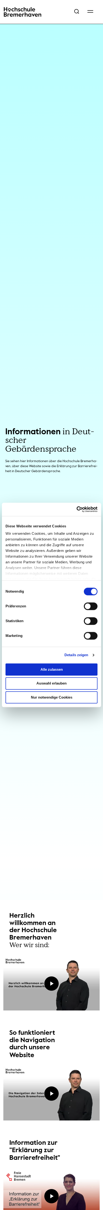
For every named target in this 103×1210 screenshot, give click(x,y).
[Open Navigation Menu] (90, 11)
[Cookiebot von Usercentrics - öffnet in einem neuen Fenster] (76, 509)
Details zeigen (76, 655)
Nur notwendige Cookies (51, 697)
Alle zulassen (51, 669)
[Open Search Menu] (76, 11)
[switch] (90, 606)
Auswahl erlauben (51, 683)
